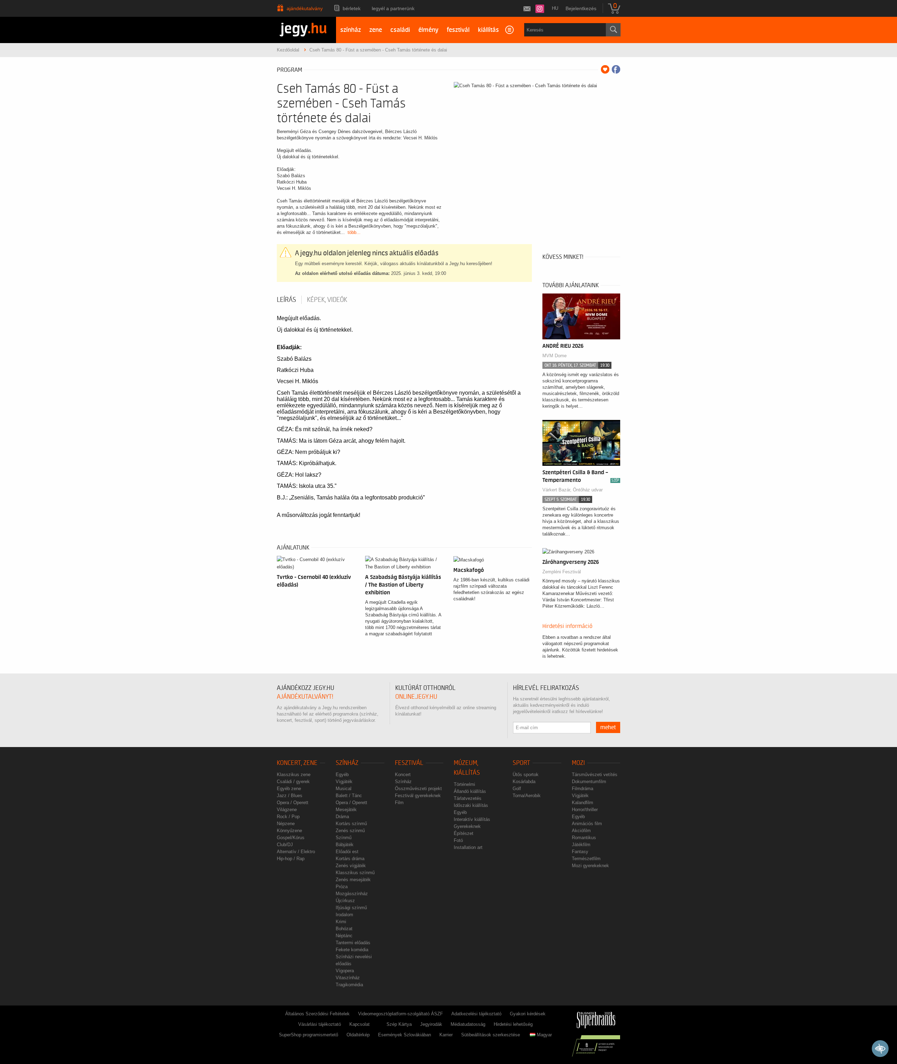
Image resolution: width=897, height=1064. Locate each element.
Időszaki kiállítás (471, 805)
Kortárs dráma (350, 858)
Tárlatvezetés (467, 798)
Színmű (343, 837)
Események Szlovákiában (404, 1034)
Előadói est (347, 851)
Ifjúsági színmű (351, 907)
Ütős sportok (526, 774)
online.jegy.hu (416, 696)
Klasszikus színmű (355, 872)
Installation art (468, 847)
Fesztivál (409, 763)
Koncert (403, 774)
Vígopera (345, 970)
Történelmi (464, 784)
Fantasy (580, 851)
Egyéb (342, 774)
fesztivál (458, 30)
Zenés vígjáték (351, 865)
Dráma (342, 816)
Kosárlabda (524, 781)
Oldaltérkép (358, 1034)
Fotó (458, 840)
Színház (347, 763)
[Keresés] (613, 29)
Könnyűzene (289, 830)
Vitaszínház (348, 977)
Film (399, 802)
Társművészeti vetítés (594, 774)
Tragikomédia (349, 984)
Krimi (341, 921)
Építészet (463, 833)
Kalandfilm (582, 802)
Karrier (446, 1034)
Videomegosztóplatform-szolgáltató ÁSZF (400, 1013)
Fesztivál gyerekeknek (418, 795)
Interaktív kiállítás (472, 819)
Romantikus (584, 837)
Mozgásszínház (352, 893)
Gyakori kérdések (528, 1013)
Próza (342, 886)
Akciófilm (581, 830)
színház (350, 30)
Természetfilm (586, 858)
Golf (517, 788)
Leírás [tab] (286, 300)
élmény (428, 30)
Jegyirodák (431, 1024)
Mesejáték (346, 809)
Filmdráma (582, 788)
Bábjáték (345, 844)
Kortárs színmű (351, 823)
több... (354, 232)
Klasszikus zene (293, 774)
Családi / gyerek (293, 781)
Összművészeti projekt (418, 788)
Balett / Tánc (349, 795)
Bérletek (352, 8)
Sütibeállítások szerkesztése (490, 1034)
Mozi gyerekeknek (590, 865)
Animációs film (587, 823)
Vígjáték (344, 781)
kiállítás (488, 30)
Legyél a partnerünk (393, 8)
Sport (521, 763)
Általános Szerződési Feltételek (317, 1013)
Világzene (287, 809)
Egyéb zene (289, 788)
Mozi (578, 763)
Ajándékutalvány (305, 8)
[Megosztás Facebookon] (616, 69)
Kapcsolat (359, 1024)
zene (375, 30)
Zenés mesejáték (353, 879)
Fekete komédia (352, 949)
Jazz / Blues (289, 795)
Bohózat (344, 928)
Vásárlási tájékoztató (319, 1024)
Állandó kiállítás (470, 791)
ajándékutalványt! (305, 696)
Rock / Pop (288, 816)
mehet (608, 727)
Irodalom (344, 914)
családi (400, 30)
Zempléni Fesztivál (561, 571)
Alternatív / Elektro (296, 851)
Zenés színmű (350, 830)
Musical (343, 788)
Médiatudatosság (468, 1024)
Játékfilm (581, 844)
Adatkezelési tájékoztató (476, 1013)
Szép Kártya (399, 1024)
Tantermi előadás (353, 942)
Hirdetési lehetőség (513, 1024)
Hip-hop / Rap (290, 858)
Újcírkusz (345, 900)
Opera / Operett (292, 802)
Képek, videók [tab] (327, 300)
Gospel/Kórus (290, 837)
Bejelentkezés (581, 8)
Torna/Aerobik (527, 795)
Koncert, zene (297, 763)
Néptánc (344, 935)
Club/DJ (285, 844)
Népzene (286, 823)
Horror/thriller (585, 809)
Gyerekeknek (467, 826)
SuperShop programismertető (308, 1034)
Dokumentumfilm (589, 781)
